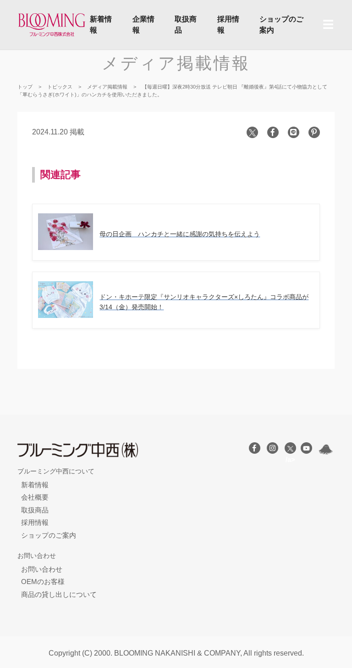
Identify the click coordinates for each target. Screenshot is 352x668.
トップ (25, 86)
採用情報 (228, 24)
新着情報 (101, 24)
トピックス (59, 86)
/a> (290, 448)
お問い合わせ (41, 569)
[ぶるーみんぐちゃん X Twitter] (326, 449)
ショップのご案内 (281, 24)
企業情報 (143, 24)
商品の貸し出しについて (59, 594)
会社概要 (35, 497)
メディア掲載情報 (176, 63)
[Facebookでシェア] (273, 132)
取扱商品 (186, 24)
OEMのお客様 (43, 581)
